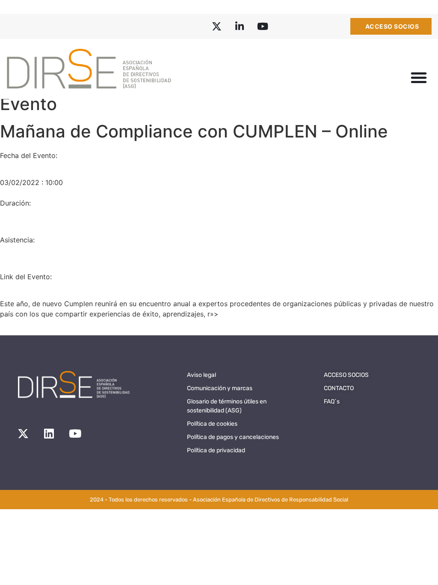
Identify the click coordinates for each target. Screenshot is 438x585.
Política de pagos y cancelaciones (233, 437)
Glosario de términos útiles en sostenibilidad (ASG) (226, 406)
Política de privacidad (216, 450)
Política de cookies (212, 423)
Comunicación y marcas (219, 388)
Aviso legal (201, 375)
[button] (419, 77)
